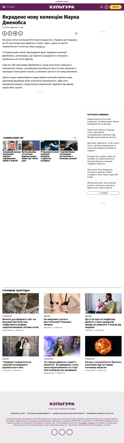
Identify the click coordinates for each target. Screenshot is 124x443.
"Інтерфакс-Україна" (86, 423)
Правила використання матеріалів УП (69, 413)
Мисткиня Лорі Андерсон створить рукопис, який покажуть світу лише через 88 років (102, 173)
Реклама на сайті (18, 413)
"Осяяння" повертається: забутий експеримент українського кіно (16, 365)
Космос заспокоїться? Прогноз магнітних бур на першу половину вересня (103, 365)
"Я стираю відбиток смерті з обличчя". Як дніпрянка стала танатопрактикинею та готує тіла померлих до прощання (61, 366)
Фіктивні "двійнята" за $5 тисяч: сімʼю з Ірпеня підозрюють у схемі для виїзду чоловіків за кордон (103, 147)
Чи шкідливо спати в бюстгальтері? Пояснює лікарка (57, 322)
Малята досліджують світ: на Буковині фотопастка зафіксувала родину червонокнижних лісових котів (20, 323)
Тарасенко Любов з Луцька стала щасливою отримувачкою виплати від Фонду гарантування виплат (101, 134)
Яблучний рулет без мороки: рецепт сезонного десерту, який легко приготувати (101, 185)
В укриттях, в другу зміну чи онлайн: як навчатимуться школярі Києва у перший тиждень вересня (101, 160)
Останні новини (97, 114)
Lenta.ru (40, 46)
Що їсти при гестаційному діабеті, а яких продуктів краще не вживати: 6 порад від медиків (103, 323)
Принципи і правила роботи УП (100, 413)
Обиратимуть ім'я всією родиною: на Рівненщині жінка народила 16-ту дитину (103, 121)
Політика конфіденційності (39, 413)
